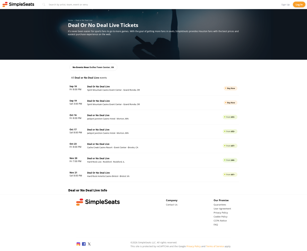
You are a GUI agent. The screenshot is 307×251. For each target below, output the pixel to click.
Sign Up (285, 4)
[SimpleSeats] (18, 4)
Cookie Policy (220, 216)
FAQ (216, 224)
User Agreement (222, 208)
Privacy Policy (221, 212)
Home (70, 20)
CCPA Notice (220, 220)
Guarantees (220, 204)
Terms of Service (215, 246)
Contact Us (171, 204)
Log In (299, 4)
